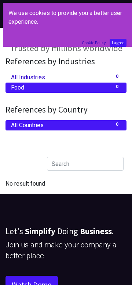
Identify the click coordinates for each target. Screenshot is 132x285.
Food (64, 87)
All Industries (64, 77)
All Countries (64, 125)
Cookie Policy (94, 42)
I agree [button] (118, 42)
